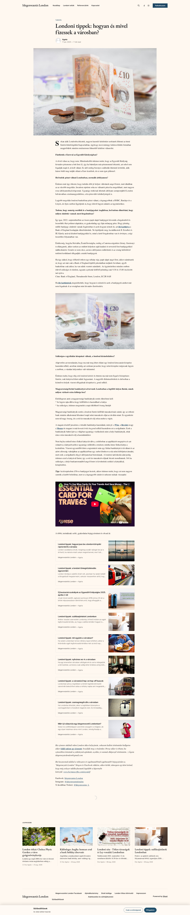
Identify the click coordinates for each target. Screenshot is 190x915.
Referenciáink (82, 5)
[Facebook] (144, 5)
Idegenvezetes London (74, 778)
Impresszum (141, 893)
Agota (64, 39)
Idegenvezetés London (35, 5)
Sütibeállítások (58, 899)
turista (58, 20)
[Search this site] (138, 5)
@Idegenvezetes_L (81, 784)
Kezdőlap (56, 5)
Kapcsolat (95, 5)
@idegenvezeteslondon (74, 781)
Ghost (165, 896)
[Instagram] (148, 5)
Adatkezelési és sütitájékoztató (100, 897)
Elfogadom (150, 910)
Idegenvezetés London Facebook (68, 893)
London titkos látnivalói (124, 893)
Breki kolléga (106, 893)
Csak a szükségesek (133, 910)
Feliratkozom (160, 6)
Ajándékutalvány (91, 893)
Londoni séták (68, 5)
